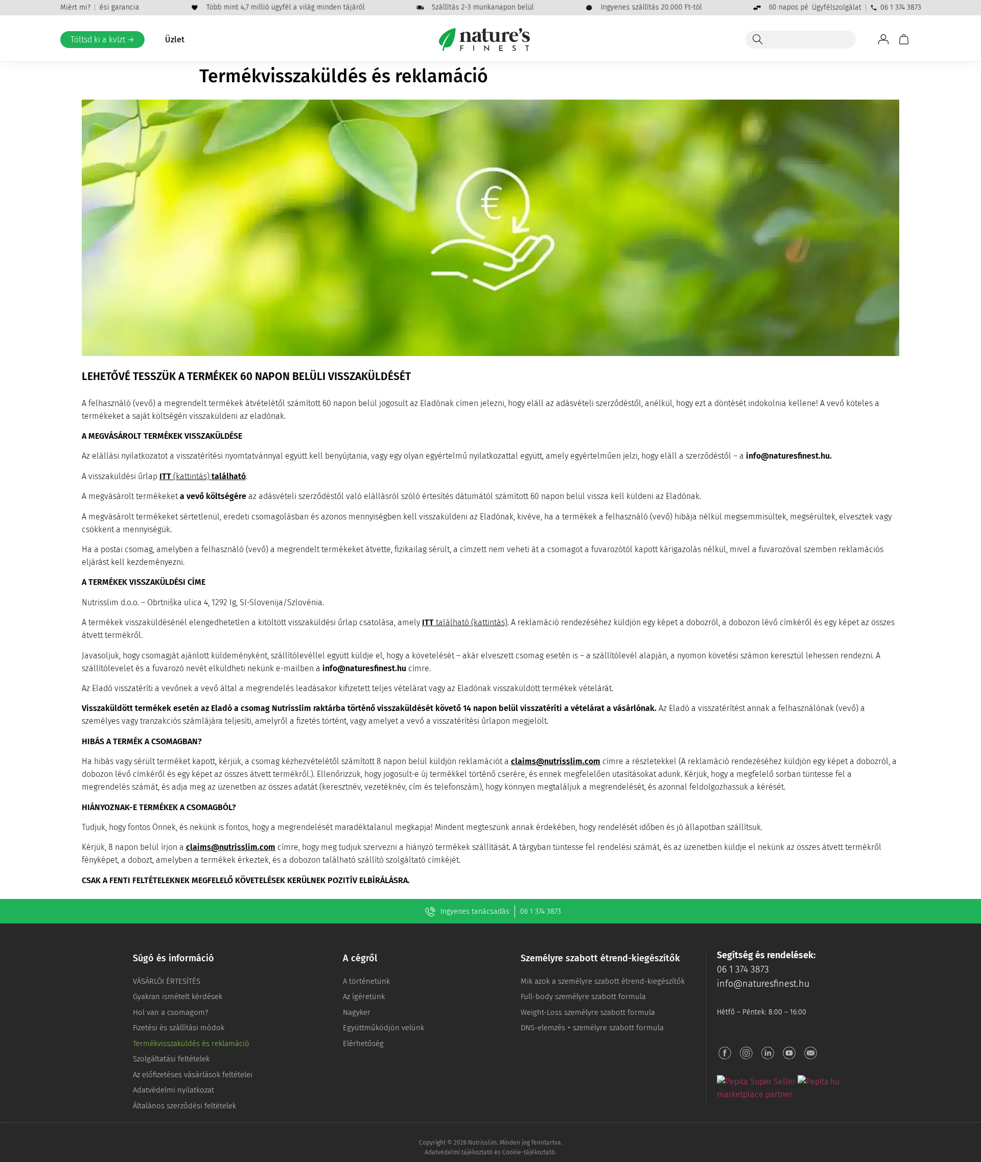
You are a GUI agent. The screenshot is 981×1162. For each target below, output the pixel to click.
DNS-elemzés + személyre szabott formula (592, 1027)
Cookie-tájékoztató (528, 1152)
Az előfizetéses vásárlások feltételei (192, 1074)
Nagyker (356, 1012)
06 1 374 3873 (900, 7)
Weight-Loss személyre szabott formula (588, 1012)
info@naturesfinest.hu (763, 983)
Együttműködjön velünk (383, 1027)
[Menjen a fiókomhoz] (883, 39)
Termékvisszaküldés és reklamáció (191, 1043)
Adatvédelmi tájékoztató (459, 1152)
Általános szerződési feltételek (184, 1105)
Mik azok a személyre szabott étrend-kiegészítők (603, 981)
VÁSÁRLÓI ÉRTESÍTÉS (166, 981)
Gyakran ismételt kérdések (177, 996)
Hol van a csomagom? (170, 1012)
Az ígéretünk (364, 996)
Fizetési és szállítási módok (178, 1027)
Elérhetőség (363, 1043)
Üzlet (174, 39)
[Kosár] (904, 39)
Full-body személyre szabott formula (583, 996)
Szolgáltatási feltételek (171, 1058)
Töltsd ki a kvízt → (102, 39)
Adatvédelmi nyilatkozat (173, 1090)
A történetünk (366, 981)
